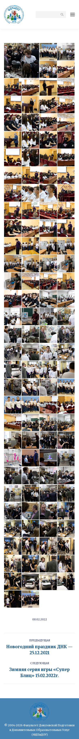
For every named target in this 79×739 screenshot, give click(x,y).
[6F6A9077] (13, 493)
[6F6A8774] (66, 122)
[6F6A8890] (13, 281)
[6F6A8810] (48, 175)
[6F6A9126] (31, 564)
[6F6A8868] (48, 246)
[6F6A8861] (13, 246)
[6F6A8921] (66, 299)
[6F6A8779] (31, 140)
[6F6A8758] (48, 105)
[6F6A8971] (13, 370)
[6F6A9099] (66, 511)
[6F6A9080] (31, 493)
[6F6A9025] (66, 423)
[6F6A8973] (31, 370)
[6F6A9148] (13, 599)
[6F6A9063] (31, 476)
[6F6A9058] (13, 476)
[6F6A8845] (66, 211)
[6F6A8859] (66, 228)
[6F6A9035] (48, 440)
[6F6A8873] (66, 246)
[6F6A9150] (31, 599)
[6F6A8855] (48, 228)
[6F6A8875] (13, 264)
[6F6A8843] (48, 211)
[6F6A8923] (13, 317)
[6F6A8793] (48, 158)
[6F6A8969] (66, 352)
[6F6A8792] (31, 158)
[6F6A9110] (66, 529)
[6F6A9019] (31, 423)
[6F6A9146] (66, 581)
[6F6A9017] (13, 423)
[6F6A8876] (31, 264)
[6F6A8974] (48, 370)
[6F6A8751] (13, 105)
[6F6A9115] (13, 546)
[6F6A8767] (66, 105)
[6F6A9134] (13, 581)
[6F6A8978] (66, 370)
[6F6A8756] (31, 105)
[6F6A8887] (66, 264)
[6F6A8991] (31, 387)
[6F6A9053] (48, 458)
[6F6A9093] (31, 511)
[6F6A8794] (66, 158)
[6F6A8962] (31, 352)
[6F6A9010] (48, 405)
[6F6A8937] (48, 317)
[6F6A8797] (13, 175)
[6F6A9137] (31, 581)
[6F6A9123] (13, 564)
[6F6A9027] (13, 440)
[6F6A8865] (31, 246)
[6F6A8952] (31, 334)
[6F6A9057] (66, 458)
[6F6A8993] (48, 387)
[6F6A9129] (48, 564)
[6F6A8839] (13, 211)
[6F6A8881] (48, 264)
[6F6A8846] (13, 228)
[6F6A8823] (31, 193)
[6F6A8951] (13, 334)
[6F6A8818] (13, 193)
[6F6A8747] (48, 87)
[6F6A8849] (31, 228)
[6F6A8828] (48, 193)
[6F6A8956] (66, 334)
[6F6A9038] (66, 440)
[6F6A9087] (66, 493)
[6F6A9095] (48, 511)
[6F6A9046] (31, 458)
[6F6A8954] (48, 334)
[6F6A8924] (31, 317)
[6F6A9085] (48, 493)
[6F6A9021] (48, 423)
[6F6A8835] (66, 193)
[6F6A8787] (66, 140)
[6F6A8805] (31, 175)
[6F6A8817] (66, 175)
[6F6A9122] (66, 546)
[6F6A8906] (48, 281)
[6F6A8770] (31, 122)
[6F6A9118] (48, 546)
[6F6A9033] (31, 440)
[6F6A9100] (13, 529)
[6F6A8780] (48, 140)
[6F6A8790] (13, 158)
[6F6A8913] (66, 281)
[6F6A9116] (31, 546)
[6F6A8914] (13, 299)
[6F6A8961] (13, 352)
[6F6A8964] (48, 352)
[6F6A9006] (13, 405)
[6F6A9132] (66, 564)
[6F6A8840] (31, 211)
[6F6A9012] (66, 405)
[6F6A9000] (66, 387)
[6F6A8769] (13, 122)
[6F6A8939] (66, 317)
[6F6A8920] (48, 299)
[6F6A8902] (31, 281)
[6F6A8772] (48, 122)
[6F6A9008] (31, 405)
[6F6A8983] (13, 387)
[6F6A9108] (48, 529)
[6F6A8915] (31, 299)
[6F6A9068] (48, 476)
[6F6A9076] (66, 476)
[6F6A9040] (13, 458)
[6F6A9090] (13, 511)
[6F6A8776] (13, 140)
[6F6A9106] (31, 529)
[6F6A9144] (48, 581)
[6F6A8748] (66, 87)
